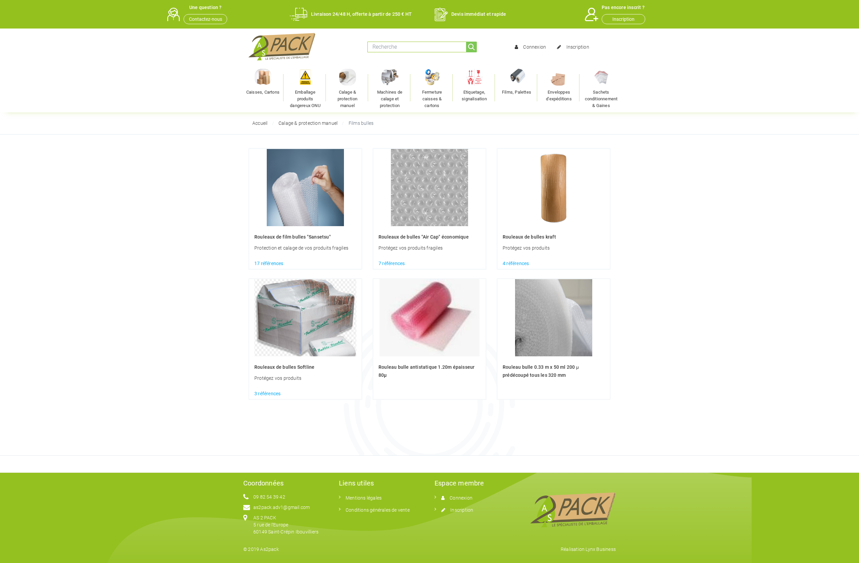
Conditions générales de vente (378, 510)
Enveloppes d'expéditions (559, 95)
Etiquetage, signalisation (474, 95)
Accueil (259, 123)
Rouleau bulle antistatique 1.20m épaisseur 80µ (426, 371)
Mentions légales (364, 498)
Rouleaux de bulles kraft (529, 237)
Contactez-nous (205, 19)
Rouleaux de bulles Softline (284, 367)
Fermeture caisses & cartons (432, 99)
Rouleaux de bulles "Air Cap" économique (423, 237)
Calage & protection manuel (347, 99)
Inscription (623, 19)
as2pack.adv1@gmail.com (281, 507)
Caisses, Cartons (263, 92)
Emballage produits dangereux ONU (305, 99)
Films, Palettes (516, 92)
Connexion (534, 47)
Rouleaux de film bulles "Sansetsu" (292, 237)
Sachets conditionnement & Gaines (601, 99)
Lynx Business (601, 549)
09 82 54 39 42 (269, 497)
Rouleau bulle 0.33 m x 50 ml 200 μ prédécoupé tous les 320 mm (541, 371)
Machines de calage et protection (389, 99)
